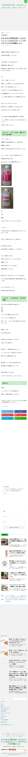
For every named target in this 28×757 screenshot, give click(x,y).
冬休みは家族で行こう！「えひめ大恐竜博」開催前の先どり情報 (17, 541)
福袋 (2, 717)
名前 (4, 511)
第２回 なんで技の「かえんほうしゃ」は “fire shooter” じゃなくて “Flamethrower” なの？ (17, 640)
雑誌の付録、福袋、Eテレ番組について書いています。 (14, 746)
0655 (2, 705)
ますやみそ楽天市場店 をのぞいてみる (11, 375)
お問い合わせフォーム (6, 724)
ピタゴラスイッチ (5, 707)
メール (5, 516)
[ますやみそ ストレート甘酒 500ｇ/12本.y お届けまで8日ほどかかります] (2, 311)
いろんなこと (5, 405)
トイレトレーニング (5, 712)
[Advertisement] (14, 20)
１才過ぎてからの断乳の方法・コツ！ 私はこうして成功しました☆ (17, 574)
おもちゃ (3, 714)
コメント (5, 493)
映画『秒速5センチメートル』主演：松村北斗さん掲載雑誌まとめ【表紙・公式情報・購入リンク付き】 (18, 687)
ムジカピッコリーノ (5, 709)
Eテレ (2, 704)
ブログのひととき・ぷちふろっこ (14, 5)
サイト (4, 521)
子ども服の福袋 (4, 719)
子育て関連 (3, 711)
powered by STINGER (16, 754)
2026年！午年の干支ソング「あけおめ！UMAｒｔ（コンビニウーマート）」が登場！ (17, 662)
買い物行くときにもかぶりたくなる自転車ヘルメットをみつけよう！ (17, 562)
